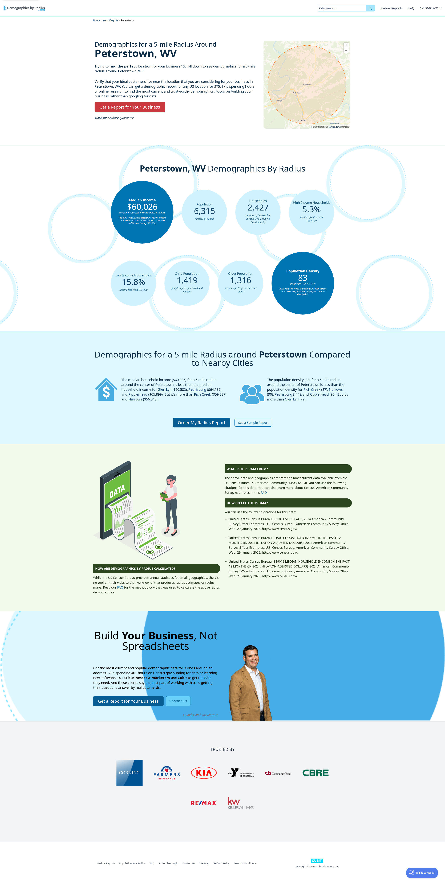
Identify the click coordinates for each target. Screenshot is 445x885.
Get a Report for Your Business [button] (129, 107)
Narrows (135, 399)
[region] (307, 85)
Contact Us (189, 863)
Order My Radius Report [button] (201, 422)
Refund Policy (221, 863)
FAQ (411, 8)
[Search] (370, 8)
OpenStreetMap (320, 126)
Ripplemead (137, 394)
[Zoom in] (346, 45)
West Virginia (110, 20)
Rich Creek (202, 394)
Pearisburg (197, 389)
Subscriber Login (168, 863)
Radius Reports (392, 8)
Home (96, 20)
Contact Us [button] (178, 701)
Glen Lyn (165, 389)
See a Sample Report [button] (253, 422)
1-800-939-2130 (431, 8)
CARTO (346, 126)
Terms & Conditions (245, 863)
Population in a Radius (132, 863)
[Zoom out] (346, 50)
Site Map (204, 863)
